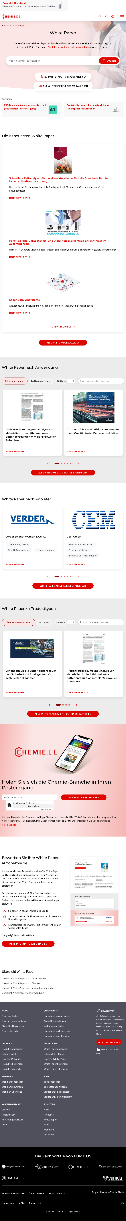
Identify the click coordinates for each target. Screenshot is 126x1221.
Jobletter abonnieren (55, 1086)
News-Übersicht (10, 1031)
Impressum (8, 1203)
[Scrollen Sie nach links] (69, 381)
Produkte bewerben (12, 1063)
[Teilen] (106, 16)
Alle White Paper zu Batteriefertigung (63, 472)
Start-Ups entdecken (55, 1021)
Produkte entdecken (12, 1048)
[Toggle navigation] (122, 17)
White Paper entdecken (56, 1048)
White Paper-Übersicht (56, 1068)
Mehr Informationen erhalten (28, 943)
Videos (5, 1124)
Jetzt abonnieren (109, 1042)
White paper (50, 1119)
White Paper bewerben (56, 1063)
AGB (21, 1203)
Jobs (46, 1124)
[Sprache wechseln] (113, 16)
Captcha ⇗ (46, 809)
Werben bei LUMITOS (13, 1193)
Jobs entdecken (52, 1081)
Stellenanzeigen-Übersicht (58, 1096)
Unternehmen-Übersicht (57, 1036)
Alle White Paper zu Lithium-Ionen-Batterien (63, 713)
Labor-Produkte (10, 1053)
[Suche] (100, 16)
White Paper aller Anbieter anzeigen (63, 585)
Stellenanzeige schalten (56, 1091)
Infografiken (8, 1114)
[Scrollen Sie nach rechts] (73, 381)
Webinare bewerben (12, 1086)
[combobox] (101, 381)
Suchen (111, 60)
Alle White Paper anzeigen (63, 342)
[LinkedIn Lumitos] (122, 1203)
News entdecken (10, 1016)
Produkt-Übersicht (12, 1068)
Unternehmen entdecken (57, 1016)
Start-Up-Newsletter (13, 1026)
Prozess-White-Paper (55, 1058)
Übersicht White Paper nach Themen (21, 983)
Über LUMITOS (36, 1193)
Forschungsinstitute (12, 1119)
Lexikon (6, 1109)
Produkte (49, 1114)
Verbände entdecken (54, 1026)
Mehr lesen (9, 824)
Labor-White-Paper (54, 1053)
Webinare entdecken (12, 1081)
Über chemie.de (57, 1193)
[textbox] (101, 381)
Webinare (49, 1129)
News (46, 1109)
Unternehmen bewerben (57, 1031)
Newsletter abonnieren (84, 797)
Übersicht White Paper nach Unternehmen (24, 978)
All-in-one (49, 1134)
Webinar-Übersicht (12, 1091)
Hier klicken (33, 806)
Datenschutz (36, 1203)
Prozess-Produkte (11, 1058)
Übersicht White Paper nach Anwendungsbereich (27, 988)
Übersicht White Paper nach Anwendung (23, 992)
